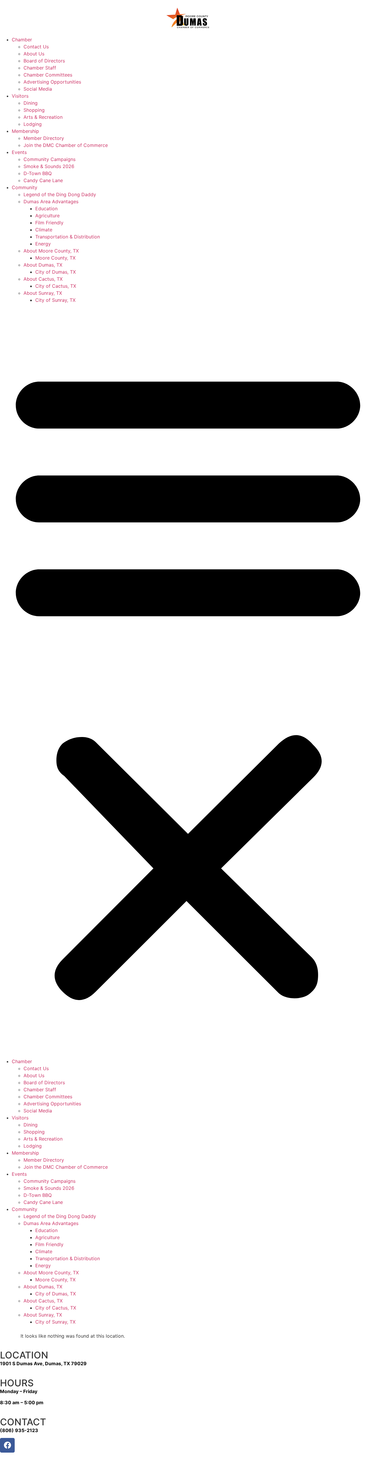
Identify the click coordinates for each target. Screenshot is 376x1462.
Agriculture (47, 215)
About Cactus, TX (43, 279)
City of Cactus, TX (55, 286)
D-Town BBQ (38, 173)
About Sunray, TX (43, 293)
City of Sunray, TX (55, 300)
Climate (43, 230)
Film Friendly (49, 223)
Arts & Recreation (43, 117)
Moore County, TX (55, 258)
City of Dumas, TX (55, 272)
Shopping (34, 110)
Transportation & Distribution (67, 237)
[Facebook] (7, 1445)
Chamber (22, 40)
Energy (43, 244)
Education (46, 208)
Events (19, 152)
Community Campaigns (49, 159)
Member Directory (44, 138)
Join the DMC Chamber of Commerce (66, 145)
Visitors (20, 96)
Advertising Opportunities (52, 82)
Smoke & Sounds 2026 (49, 166)
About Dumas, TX (43, 265)
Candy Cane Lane (43, 180)
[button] (188, 681)
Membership (25, 131)
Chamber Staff (40, 68)
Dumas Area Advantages (51, 201)
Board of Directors (44, 61)
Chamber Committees (48, 75)
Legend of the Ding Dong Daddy (60, 194)
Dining (31, 103)
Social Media (38, 89)
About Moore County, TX (51, 251)
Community (24, 187)
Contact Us (36, 47)
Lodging (33, 124)
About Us (34, 54)
